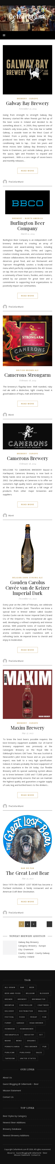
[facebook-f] (24, 3)
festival (9, 1017)
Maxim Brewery (27, 727)
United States (28, 1058)
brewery (22, 999)
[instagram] (28, 3)
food (22, 1017)
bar (22, 987)
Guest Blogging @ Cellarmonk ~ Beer (21, 1084)
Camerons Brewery (27, 458)
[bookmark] (31, 3)
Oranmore (28, 949)
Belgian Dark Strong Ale (27, 577)
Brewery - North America (27, 218)
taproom (10, 1058)
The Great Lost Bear (27, 873)
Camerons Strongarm (27, 375)
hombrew (10, 1029)
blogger (44, 993)
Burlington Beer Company (27, 225)
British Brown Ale (27, 370)
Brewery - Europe (27, 98)
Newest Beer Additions (14, 1122)
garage (20, 1023)
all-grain (10, 987)
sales (39, 1052)
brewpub (9, 1005)
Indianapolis (12, 1035)
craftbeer (43, 1005)
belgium (30, 993)
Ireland (30, 956)
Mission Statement (12, 1090)
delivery (9, 1011)
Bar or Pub (27, 868)
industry (29, 1035)
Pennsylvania (12, 1046)
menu (19, 1041)
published (25, 1052)
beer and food (13, 993)
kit (41, 1035)
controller (25, 1005)
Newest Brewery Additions (16, 1135)
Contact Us (8, 1097)
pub (45, 1046)
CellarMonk (27, 16)
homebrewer (27, 1029)
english (42, 1011)
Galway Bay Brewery (27, 103)
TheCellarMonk (15, 181)
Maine (8, 1041)
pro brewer (31, 1046)
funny (8, 1023)
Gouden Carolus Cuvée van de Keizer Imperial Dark (28, 587)
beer (31, 987)
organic (31, 1041)
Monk (11, 414)
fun (44, 1017)
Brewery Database (12, 1128)
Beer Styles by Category (15, 1116)
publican (10, 1052)
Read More (27, 170)
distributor (26, 1011)
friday (33, 1017)
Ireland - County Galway (38, 953)
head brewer (36, 1023)
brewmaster (38, 999)
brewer (9, 999)
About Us (7, 1077)
